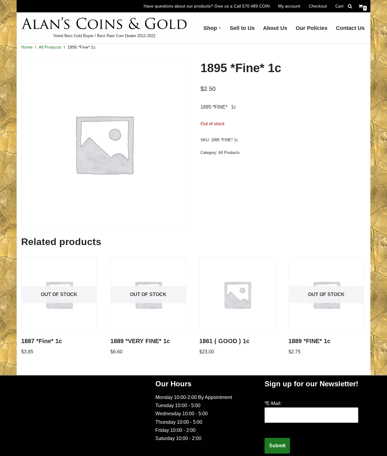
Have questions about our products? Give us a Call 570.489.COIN (207, 6)
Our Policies (311, 28)
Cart (339, 6)
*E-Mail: (273, 403)
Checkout (318, 6)
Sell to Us (242, 28)
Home (27, 47)
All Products (50, 47)
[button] (220, 28)
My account (289, 6)
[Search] (350, 6)
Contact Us (350, 28)
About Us (275, 28)
